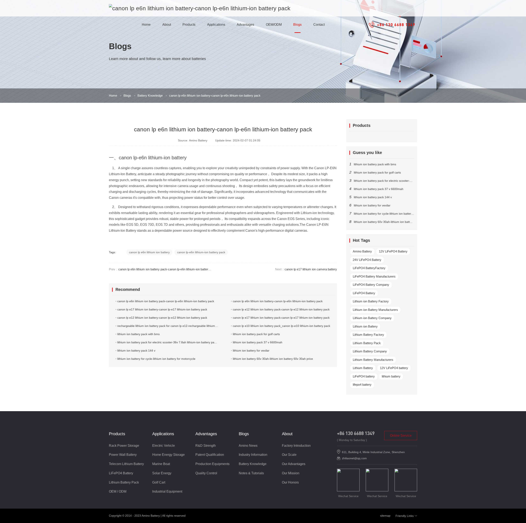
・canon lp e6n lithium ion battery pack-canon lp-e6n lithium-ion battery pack (164, 301)
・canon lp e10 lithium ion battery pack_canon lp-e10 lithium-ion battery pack (280, 325)
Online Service (401, 435)
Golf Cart (158, 482)
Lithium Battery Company (370, 351)
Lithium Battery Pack (367, 343)
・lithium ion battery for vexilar (249, 350)
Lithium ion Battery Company (372, 318)
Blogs (297, 24)
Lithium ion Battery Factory (371, 301)
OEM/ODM (274, 24)
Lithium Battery (363, 368)
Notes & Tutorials (251, 473)
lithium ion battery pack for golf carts (377, 172)
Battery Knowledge (150, 95)
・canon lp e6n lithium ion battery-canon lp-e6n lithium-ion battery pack (276, 301)
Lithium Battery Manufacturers (373, 359)
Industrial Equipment (167, 491)
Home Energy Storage (168, 454)
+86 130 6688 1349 (356, 433)
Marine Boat (161, 464)
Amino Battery (362, 251)
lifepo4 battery (362, 384)
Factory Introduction (296, 445)
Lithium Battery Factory (368, 334)
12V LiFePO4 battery (394, 368)
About (166, 24)
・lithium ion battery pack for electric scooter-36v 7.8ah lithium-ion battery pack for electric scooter (178, 342)
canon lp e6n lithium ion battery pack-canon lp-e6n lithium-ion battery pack (167, 269)
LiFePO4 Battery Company (371, 284)
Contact (319, 24)
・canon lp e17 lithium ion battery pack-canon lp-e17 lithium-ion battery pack (280, 317)
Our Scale (289, 454)
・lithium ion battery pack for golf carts (255, 334)
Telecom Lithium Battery (126, 464)
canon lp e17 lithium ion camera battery (311, 269)
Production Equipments (212, 464)
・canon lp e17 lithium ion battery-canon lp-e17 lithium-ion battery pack (160, 309)
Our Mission (290, 473)
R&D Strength (205, 445)
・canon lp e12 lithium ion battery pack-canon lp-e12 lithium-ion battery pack (280, 309)
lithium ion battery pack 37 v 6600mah (378, 189)
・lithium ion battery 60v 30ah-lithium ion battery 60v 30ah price (271, 358)
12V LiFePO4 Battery (393, 251)
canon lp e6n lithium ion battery (149, 252)
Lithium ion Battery (365, 326)
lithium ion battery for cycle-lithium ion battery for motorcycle (393, 213)
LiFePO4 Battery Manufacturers (374, 276)
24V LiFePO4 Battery (367, 260)
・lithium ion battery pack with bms (137, 334)
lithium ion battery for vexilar (372, 205)
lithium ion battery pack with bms (375, 164)
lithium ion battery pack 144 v (373, 197)
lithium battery (391, 376)
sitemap (385, 515)
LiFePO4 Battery (364, 293)
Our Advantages (293, 464)
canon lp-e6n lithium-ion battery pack (201, 252)
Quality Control (206, 473)
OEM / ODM (117, 491)
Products (188, 24)
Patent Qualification (209, 454)
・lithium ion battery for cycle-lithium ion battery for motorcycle (154, 358)
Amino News (248, 445)
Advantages (245, 24)
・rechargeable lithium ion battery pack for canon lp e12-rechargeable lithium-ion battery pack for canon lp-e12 (186, 325)
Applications (216, 24)
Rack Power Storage (124, 445)
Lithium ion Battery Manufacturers (375, 309)
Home (146, 24)
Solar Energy (161, 473)
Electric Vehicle (163, 445)
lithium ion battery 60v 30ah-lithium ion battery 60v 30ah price (394, 221)
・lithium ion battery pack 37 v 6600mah (256, 342)
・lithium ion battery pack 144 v (134, 350)
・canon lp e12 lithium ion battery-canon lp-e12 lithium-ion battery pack (160, 317)
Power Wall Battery (123, 454)
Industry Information (253, 454)
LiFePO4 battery (364, 376)
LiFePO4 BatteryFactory (369, 268)
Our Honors (290, 482)
